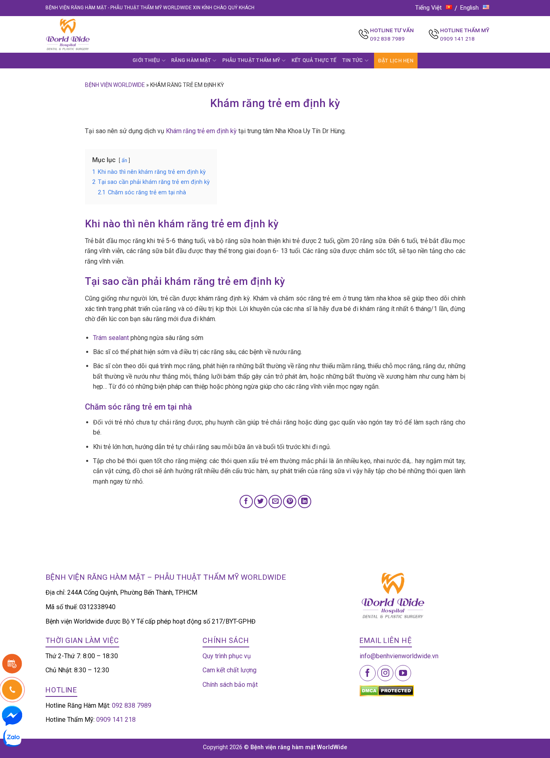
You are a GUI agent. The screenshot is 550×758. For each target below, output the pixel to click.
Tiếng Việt (428, 7)
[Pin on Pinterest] (289, 501)
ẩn (124, 160)
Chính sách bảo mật (230, 684)
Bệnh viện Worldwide (115, 85)
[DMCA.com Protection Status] (387, 690)
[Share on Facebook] (246, 501)
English (469, 7)
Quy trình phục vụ (227, 656)
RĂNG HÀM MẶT (191, 60)
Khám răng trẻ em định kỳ (201, 131)
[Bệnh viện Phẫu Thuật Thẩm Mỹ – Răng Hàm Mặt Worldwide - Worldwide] (83, 34)
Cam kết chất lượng (229, 670)
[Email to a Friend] (275, 501)
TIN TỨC (352, 60)
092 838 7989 (387, 38)
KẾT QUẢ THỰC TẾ (314, 60)
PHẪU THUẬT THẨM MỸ (251, 60)
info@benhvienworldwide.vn (399, 656)
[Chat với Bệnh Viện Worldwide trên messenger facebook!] (12, 715)
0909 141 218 (457, 38)
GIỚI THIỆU (146, 60)
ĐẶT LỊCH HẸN (396, 61)
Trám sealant (111, 338)
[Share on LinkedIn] (304, 501)
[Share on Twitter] (260, 501)
